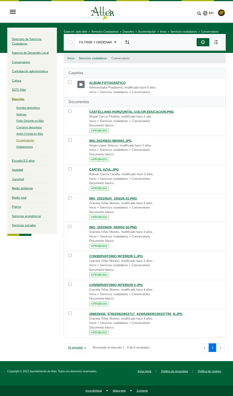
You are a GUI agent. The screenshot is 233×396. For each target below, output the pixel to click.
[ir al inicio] (214, 368)
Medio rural (19, 197)
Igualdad (17, 170)
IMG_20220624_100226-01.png (113, 198)
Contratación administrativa (30, 71)
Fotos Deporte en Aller (30, 120)
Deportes (18, 99)
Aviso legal (144, 371)
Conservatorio (21, 62)
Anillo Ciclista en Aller (29, 133)
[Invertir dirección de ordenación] (127, 42)
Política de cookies (209, 371)
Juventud (18, 179)
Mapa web (119, 390)
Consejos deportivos (29, 127)
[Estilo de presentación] (216, 42)
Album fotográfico (107, 83)
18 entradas (79, 348)
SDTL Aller (19, 89)
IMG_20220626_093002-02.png (113, 227)
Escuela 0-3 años (23, 160)
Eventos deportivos (28, 107)
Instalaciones (24, 146)
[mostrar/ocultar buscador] (199, 14)
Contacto (142, 390)
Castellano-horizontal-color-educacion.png (131, 112)
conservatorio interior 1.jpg (116, 256)
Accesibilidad (93, 390)
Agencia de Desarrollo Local (30, 53)
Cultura (16, 80)
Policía (16, 206)
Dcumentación (25, 140)
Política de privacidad (174, 371)
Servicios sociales (24, 225)
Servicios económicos (26, 216)
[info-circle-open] (203, 42)
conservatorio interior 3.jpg (116, 285)
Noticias (21, 114)
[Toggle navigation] (12, 12)
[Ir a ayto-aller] (97, 12)
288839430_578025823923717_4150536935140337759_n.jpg (135, 314)
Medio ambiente (22, 188)
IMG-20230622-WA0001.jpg (110, 141)
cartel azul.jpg (104, 169)
